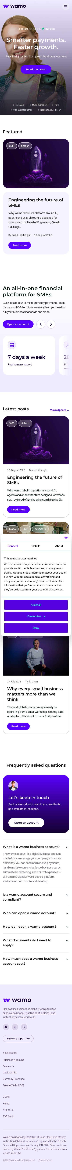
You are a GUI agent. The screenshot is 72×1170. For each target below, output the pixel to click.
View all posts (59, 410)
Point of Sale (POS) (13, 1085)
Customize (34, 616)
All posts (8, 1110)
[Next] (51, 324)
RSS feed (8, 1116)
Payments (8, 1066)
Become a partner (18, 1038)
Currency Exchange (14, 1078)
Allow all (36, 604)
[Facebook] (6, 1027)
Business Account (13, 1059)
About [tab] (59, 545)
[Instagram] (24, 1027)
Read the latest (36, 69)
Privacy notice (45, 1160)
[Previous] (40, 324)
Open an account (18, 324)
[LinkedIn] (15, 1027)
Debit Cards (9, 1072)
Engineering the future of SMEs (35, 202)
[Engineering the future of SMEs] (36, 163)
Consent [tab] (13, 545)
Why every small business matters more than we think (35, 694)
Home (6, 1103)
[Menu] (65, 6)
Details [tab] (36, 545)
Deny (36, 627)
